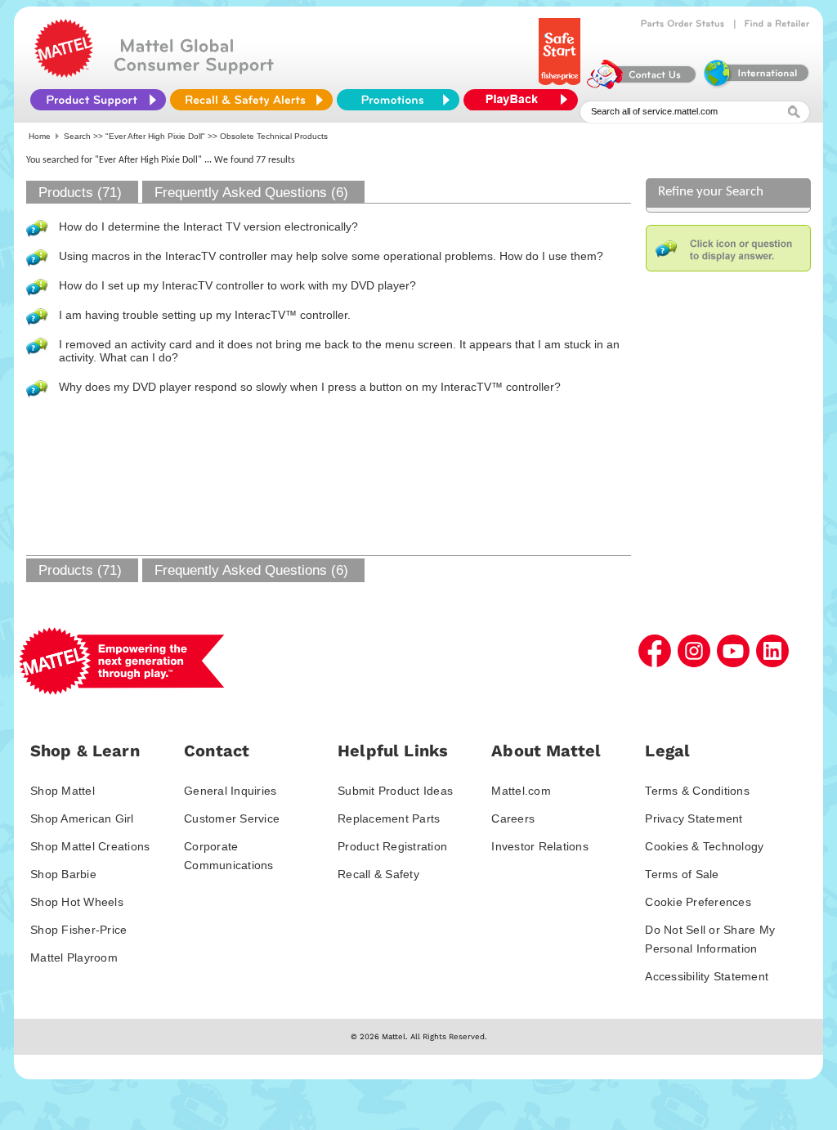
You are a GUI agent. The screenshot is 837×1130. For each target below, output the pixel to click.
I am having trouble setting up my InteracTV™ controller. (205, 314)
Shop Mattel (62, 790)
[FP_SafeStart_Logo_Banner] (561, 85)
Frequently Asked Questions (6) (251, 192)
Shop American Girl (82, 818)
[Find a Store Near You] (777, 23)
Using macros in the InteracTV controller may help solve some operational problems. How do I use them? (331, 255)
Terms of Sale (681, 874)
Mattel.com (521, 790)
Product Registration (392, 846)
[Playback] (524, 99)
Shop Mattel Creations (90, 846)
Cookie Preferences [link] (698, 901)
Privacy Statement (693, 818)
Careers (513, 818)
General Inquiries (230, 790)
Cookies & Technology (704, 846)
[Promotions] (398, 99)
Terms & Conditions (697, 790)
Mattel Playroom (74, 957)
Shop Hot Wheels (76, 901)
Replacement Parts (389, 818)
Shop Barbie (63, 874)
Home (40, 136)
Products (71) (80, 192)
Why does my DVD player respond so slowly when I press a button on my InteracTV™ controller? (310, 386)
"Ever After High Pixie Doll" (155, 136)
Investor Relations (540, 846)
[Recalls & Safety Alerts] (251, 99)
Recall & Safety (378, 874)
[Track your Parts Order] (683, 23)
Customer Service (232, 818)
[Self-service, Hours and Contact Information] (642, 85)
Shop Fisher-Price (78, 929)
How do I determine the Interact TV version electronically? (208, 226)
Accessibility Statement (706, 976)
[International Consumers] (755, 85)
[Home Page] (63, 73)
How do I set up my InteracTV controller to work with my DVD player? (237, 285)
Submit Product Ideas (395, 790)
